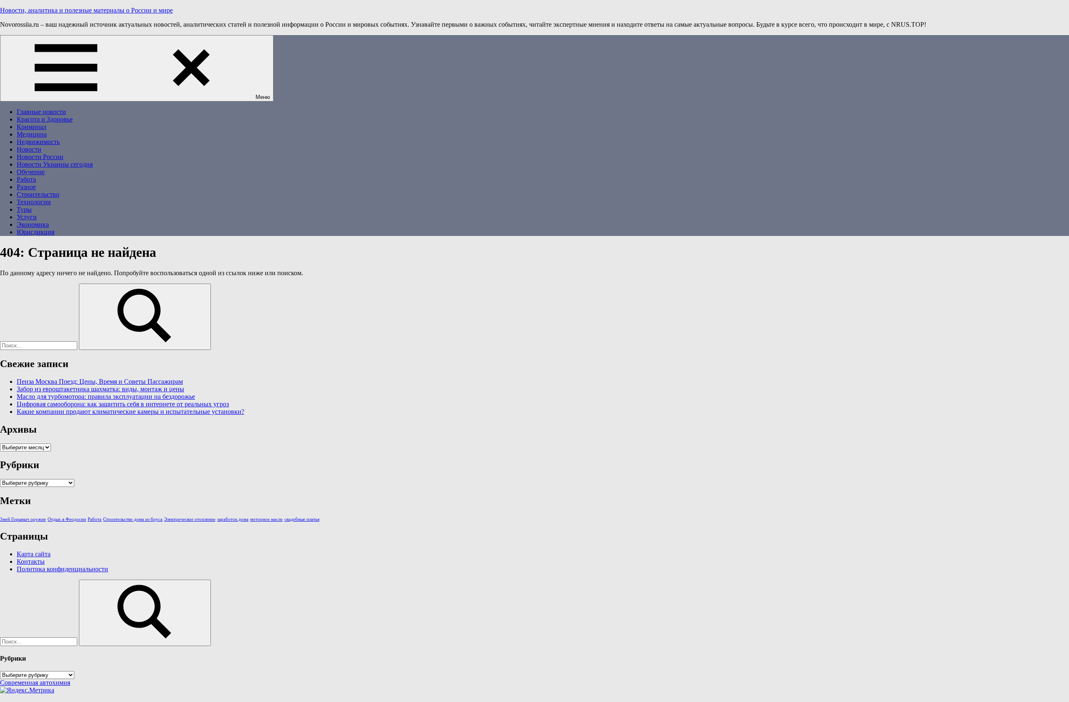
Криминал (31, 126)
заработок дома (232, 519)
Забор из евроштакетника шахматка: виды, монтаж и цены (100, 389)
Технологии (34, 201)
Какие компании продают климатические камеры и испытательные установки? (130, 411)
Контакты (31, 561)
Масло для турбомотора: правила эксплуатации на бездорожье (106, 396)
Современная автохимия (35, 682)
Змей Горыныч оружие (23, 519)
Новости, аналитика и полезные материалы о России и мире (86, 10)
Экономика (33, 224)
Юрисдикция (35, 232)
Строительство (38, 194)
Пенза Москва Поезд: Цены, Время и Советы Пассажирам (100, 381)
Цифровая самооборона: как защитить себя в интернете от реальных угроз (123, 404)
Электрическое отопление (189, 519)
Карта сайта (34, 554)
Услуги (27, 216)
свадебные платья (301, 519)
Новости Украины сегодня (55, 164)
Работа (26, 179)
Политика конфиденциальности (62, 569)
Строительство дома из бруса (132, 519)
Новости (29, 149)
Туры (24, 209)
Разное (26, 186)
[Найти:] (39, 345)
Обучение (31, 171)
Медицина (32, 134)
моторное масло (266, 519)
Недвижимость (38, 141)
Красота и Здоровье (45, 119)
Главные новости (41, 111)
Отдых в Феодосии (67, 519)
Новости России (40, 156)
